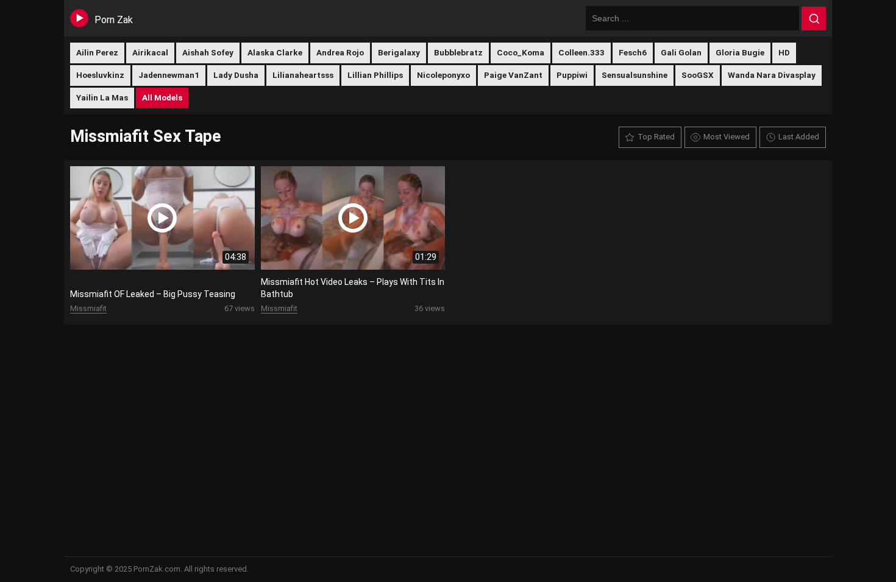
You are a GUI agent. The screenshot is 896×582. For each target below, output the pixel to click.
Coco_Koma (520, 52)
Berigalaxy (399, 52)
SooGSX (697, 75)
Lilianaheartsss (302, 75)
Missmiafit (88, 308)
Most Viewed (726, 136)
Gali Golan (681, 52)
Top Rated (656, 136)
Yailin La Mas (102, 97)
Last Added (798, 136)
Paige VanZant (513, 75)
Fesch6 (633, 52)
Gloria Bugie (740, 52)
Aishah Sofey (207, 52)
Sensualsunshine (634, 75)
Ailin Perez (97, 52)
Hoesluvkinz (100, 75)
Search (814, 19)
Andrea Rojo (340, 52)
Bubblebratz (458, 52)
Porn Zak (113, 20)
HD (784, 52)
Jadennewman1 (168, 75)
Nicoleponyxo (443, 75)
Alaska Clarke (274, 52)
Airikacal (150, 52)
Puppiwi (572, 75)
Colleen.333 (581, 52)
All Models (162, 97)
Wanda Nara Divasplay (772, 75)
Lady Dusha (235, 75)
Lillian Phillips (375, 75)
